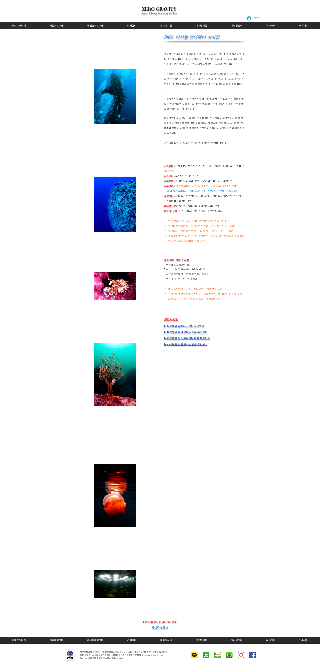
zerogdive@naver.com (153, 655)
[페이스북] (252, 655)
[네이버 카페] (229, 655)
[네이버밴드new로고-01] (206, 655)
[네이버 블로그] (217, 655)
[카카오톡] (194, 655)
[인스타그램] (241, 655)
